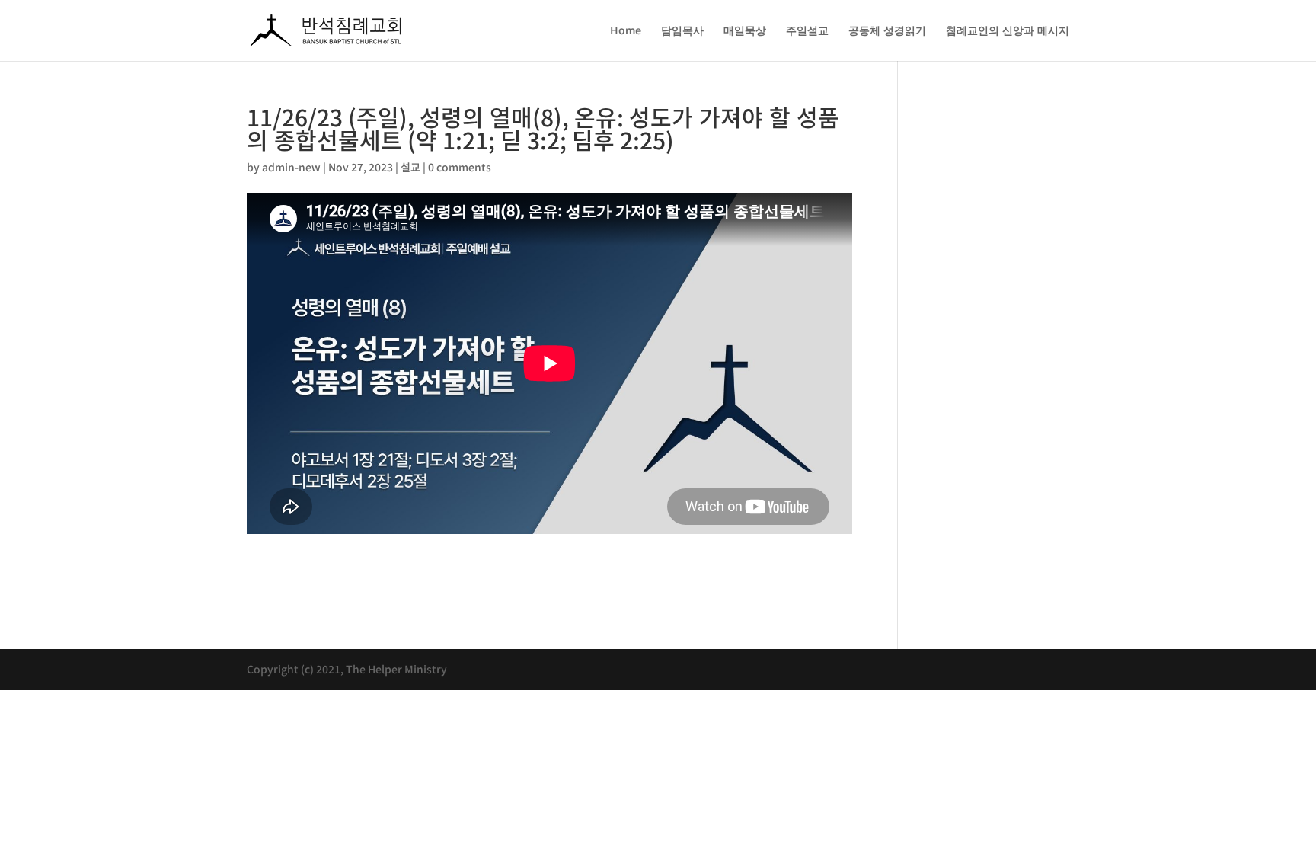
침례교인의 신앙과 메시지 (1007, 31)
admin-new (291, 166)
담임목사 (682, 31)
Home (625, 31)
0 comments (459, 166)
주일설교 (807, 31)
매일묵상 (744, 31)
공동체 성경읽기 (887, 31)
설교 (410, 166)
